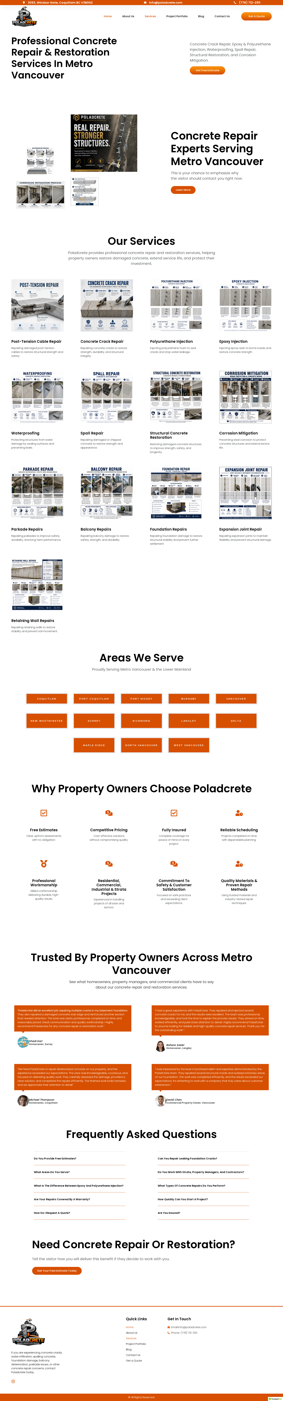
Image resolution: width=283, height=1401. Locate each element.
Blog (201, 16)
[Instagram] (13, 1381)
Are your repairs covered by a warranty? (62, 1199)
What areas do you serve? (52, 1172)
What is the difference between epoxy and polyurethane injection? (78, 1186)
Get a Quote (134, 1361)
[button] (207, 70)
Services (150, 16)
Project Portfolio (177, 16)
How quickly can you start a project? (183, 1199)
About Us (128, 16)
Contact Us (222, 16)
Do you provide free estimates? (55, 1158)
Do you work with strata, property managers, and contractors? (201, 1172)
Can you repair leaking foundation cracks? (187, 1158)
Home (108, 16)
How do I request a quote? (52, 1213)
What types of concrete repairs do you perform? (191, 1186)
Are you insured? (169, 1213)
